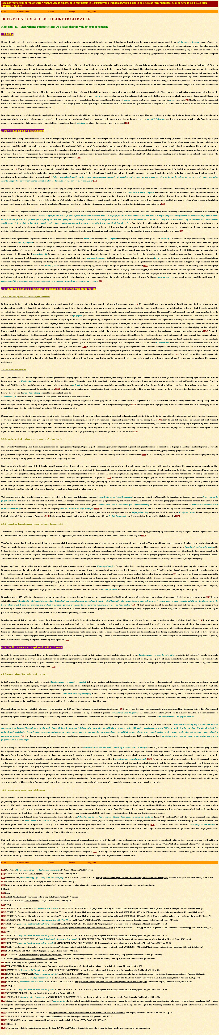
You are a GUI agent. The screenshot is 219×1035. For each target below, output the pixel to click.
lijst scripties (23, 11)
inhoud (51, 11)
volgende (92, 11)
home (3, 11)
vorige (72, 11)
